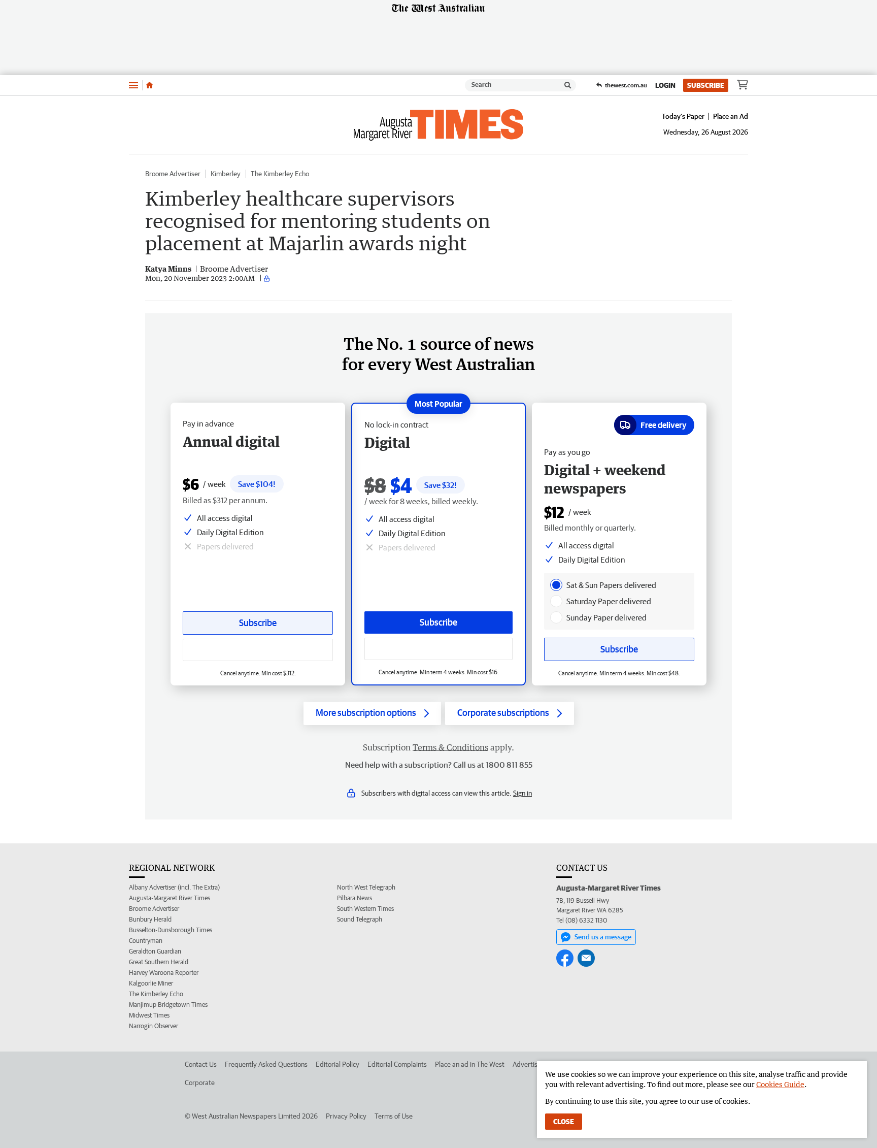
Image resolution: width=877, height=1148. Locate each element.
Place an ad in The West (469, 1064)
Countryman (145, 940)
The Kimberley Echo (280, 174)
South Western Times (365, 908)
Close (563, 1122)
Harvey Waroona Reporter (163, 972)
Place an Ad (730, 116)
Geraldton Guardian (155, 951)
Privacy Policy (346, 1116)
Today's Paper (683, 116)
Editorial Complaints (397, 1064)
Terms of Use (394, 1116)
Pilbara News (354, 898)
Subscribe (705, 85)
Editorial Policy (337, 1064)
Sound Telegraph (359, 919)
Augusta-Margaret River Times (169, 898)
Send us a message (603, 937)
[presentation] (556, 585)
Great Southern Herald (158, 962)
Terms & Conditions (450, 747)
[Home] (149, 85)
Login (665, 85)
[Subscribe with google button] (438, 649)
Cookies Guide (780, 1084)
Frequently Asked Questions (266, 1064)
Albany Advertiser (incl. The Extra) (174, 887)
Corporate (200, 1082)
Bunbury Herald (150, 919)
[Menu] (133, 85)
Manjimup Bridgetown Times (168, 1004)
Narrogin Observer (153, 1026)
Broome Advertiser (172, 174)
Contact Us (201, 1064)
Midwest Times (149, 1015)
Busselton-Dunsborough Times (170, 930)
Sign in (522, 793)
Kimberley (226, 174)
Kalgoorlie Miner (151, 983)
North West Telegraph (366, 887)
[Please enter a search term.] (568, 85)
